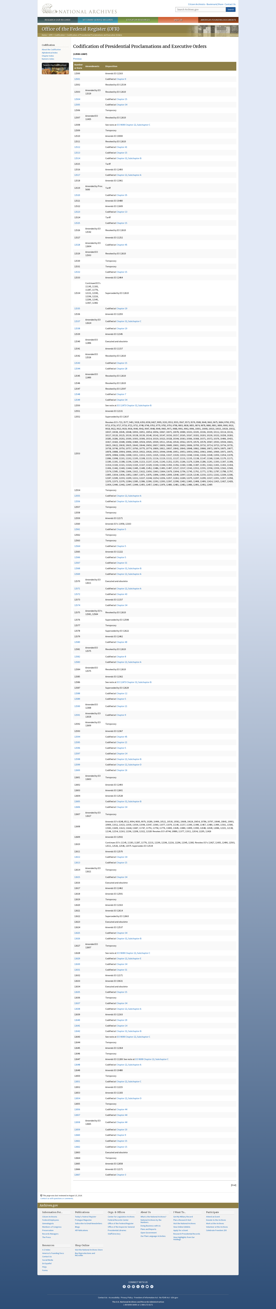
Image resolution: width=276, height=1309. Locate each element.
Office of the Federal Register (121, 1223)
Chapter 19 (121, 308)
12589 (77, 698)
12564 (77, 546)
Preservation (47, 1230)
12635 (77, 992)
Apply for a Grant (180, 1230)
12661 (77, 1140)
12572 (77, 594)
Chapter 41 (121, 147)
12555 (77, 495)
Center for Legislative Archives (121, 1216)
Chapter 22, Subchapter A (128, 174)
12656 (77, 1109)
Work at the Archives (215, 1223)
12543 (77, 362)
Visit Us (178, 19)
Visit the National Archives (184, 1223)
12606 (77, 807)
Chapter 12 (121, 693)
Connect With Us (138, 1282)
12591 (77, 714)
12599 (77, 764)
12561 (77, 529)
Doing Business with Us (151, 1225)
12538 (77, 328)
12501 (77, 79)
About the (51, 49)
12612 (77, 856)
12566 (77, 557)
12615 (77, 877)
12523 (77, 211)
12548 (77, 394)
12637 (77, 1003)
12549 (77, 399)
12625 (77, 932)
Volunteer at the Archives (217, 1227)
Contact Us (230, 4)
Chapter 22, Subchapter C (137, 124)
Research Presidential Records (186, 1233)
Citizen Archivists (196, 4)
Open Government (149, 1232)
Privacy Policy (127, 1297)
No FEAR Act (164, 1297)
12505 (77, 104)
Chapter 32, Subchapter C (128, 321)
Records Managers (50, 1233)
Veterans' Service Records (98, 19)
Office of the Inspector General (121, 1227)
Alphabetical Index (49, 52)
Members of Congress (52, 1227)
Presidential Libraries (117, 1230)
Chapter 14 (121, 753)
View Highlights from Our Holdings (184, 1238)
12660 (77, 1135)
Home (44, 35)
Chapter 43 (121, 594)
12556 (77, 501)
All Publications (81, 1230)
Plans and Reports (148, 1229)
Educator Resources (138, 19)
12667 (77, 1174)
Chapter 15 (121, 99)
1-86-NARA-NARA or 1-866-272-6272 (138, 1304)
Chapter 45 (121, 244)
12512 (77, 147)
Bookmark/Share (215, 4)
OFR (50, 35)
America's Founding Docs (53, 1253)
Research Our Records (57, 19)
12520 (77, 195)
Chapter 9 (121, 79)
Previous (77, 58)
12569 (77, 574)
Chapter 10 (121, 1129)
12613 (77, 862)
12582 (77, 656)
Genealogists (48, 1223)
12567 (77, 562)
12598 (77, 759)
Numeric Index (48, 59)
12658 (77, 1122)
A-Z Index (46, 1249)
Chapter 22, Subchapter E (128, 958)
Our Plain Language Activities (153, 1236)
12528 (77, 244)
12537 (77, 321)
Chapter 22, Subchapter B (128, 759)
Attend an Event (213, 1216)
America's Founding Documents (218, 19)
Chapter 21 (121, 706)
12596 (77, 747)
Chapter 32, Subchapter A (128, 501)
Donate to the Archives (216, 1220)
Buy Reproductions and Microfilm (85, 1254)
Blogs (77, 1227)
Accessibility (114, 1297)
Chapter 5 (121, 529)
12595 (77, 742)
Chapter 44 (121, 1109)
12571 (77, 588)
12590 (77, 706)
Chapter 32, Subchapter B (128, 158)
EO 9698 (121, 124)
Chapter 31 (121, 562)
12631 (77, 969)
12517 (77, 174)
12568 (77, 568)
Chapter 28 (121, 368)
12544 (77, 368)
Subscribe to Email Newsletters (88, 1223)
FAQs (44, 1267)
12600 (77, 770)
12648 (77, 1064)
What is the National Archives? (153, 1216)
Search (231, 9)
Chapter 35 (121, 195)
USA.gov (174, 1297)
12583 (77, 662)
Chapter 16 (121, 770)
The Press (46, 1237)
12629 (77, 958)
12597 (77, 753)
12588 (77, 693)
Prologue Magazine (83, 1220)
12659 (77, 1129)
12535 (77, 308)
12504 (77, 99)
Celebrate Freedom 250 (216, 1230)
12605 (77, 801)
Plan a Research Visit (182, 1220)
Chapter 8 (121, 656)
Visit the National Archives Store (89, 1249)
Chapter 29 (121, 1020)
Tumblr (138, 1286)
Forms (45, 1270)
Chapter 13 (121, 211)
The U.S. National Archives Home (79, 8)
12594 (77, 736)
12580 (77, 642)
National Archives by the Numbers (151, 1221)
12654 (77, 1098)
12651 (77, 1081)
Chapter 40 (121, 642)
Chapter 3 (121, 1174)
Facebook (124, 1286)
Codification (59, 35)
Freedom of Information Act (146, 1297)
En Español (46, 1263)
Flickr (152, 1286)
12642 (77, 1031)
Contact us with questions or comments (56, 1198)
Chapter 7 (121, 394)
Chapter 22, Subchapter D (128, 764)
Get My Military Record (183, 1216)
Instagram (133, 1286)
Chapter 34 (121, 104)
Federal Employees (50, 1220)
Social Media (47, 1260)
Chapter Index (48, 56)
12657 (77, 1115)
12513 (77, 152)
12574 (77, 605)
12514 (77, 158)
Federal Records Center (118, 1220)
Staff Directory (114, 1233)
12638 (77, 1008)
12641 (77, 1025)
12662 (77, 1146)
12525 (77, 223)
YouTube (142, 1286)
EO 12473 (121, 405)
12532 (77, 271)
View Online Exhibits (181, 1227)
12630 (77, 964)
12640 (77, 1020)
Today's (85, 1216)
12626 (77, 938)
